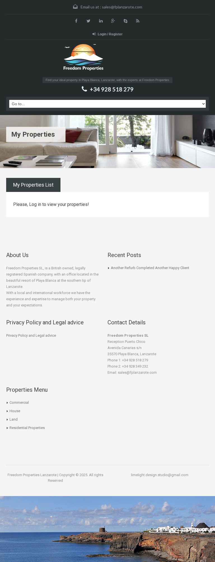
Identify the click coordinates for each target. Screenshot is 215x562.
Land (14, 419)
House (15, 411)
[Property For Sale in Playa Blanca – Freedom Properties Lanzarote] (108, 59)
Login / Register (110, 34)
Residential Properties (27, 428)
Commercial (19, 402)
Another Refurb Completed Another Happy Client (150, 268)
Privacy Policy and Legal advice (31, 335)
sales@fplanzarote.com (122, 6)
